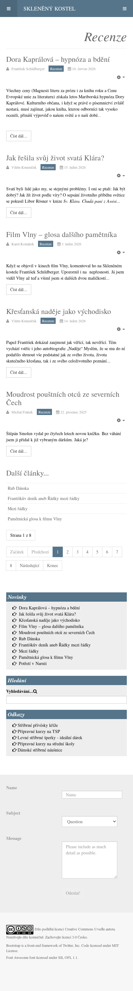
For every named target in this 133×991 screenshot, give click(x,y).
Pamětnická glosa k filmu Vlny (35, 519)
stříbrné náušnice (47, 750)
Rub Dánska (18, 488)
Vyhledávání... (19, 691)
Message (13, 838)
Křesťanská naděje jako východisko (58, 311)
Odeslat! (73, 893)
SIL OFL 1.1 (67, 957)
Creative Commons (79, 928)
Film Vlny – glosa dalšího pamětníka (61, 234)
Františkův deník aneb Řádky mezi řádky (43, 498)
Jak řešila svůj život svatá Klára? (55, 158)
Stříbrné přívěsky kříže (38, 725)
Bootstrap (13, 945)
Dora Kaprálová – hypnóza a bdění (58, 59)
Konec (52, 565)
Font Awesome (17, 957)
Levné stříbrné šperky (37, 737)
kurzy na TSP (48, 731)
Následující (29, 565)
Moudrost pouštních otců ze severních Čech (62, 398)
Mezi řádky (18, 508)
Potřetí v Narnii (33, 663)
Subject (13, 813)
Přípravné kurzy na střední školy (46, 744)
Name (11, 787)
